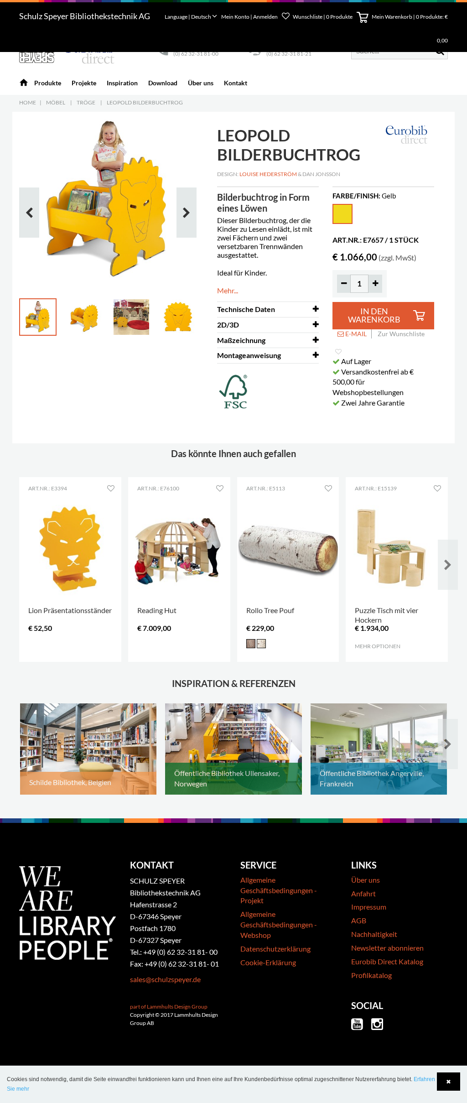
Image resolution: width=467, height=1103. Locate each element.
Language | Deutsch (188, 16)
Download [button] (162, 83)
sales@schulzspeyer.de (165, 979)
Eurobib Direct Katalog (387, 961)
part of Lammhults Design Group (169, 1006)
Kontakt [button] (235, 83)
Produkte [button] (47, 83)
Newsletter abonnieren (387, 947)
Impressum (368, 906)
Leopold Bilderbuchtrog (145, 102)
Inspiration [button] (122, 83)
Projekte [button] (84, 83)
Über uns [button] (200, 83)
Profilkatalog (371, 975)
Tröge (86, 102)
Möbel (55, 102)
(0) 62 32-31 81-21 (288, 53)
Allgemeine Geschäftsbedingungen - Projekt (278, 890)
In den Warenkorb (374, 315)
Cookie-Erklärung (268, 962)
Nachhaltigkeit (374, 934)
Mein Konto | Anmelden (250, 16)
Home (27, 102)
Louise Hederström (268, 174)
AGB (358, 920)
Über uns (365, 879)
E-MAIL (355, 334)
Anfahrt (363, 893)
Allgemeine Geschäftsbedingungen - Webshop (278, 924)
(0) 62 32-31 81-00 (195, 53)
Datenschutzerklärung (275, 948)
